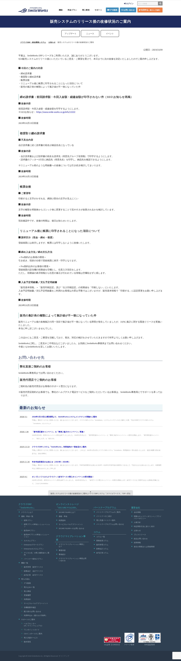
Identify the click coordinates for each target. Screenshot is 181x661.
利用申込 (151, 10)
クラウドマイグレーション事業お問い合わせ (72, 559)
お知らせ (137, 530)
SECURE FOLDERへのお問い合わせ (71, 528)
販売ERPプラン (29, 530)
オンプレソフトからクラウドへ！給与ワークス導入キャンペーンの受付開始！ (63, 477)
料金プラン (72, 10)
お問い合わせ (129, 10)
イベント (110, 33)
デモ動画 (113, 10)
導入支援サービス (31, 638)
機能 (61, 10)
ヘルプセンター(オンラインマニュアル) (33, 624)
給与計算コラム (102, 553)
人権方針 (137, 522)
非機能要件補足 (30, 607)
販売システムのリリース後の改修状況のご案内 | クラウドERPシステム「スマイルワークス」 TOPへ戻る (91, 493)
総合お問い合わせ (141, 539)
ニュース (90, 33)
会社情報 (137, 512)
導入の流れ (25, 579)
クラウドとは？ (27, 512)
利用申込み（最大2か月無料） (35, 615)
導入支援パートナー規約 (105, 520)
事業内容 (62, 550)
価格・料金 (63, 516)
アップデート (70, 33)
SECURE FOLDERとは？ (67, 512)
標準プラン (28, 520)
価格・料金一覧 (27, 516)
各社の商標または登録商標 (144, 547)
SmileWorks (36, 656)
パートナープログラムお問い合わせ (110, 524)
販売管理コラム (102, 545)
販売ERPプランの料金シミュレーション (36, 535)
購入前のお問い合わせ (32, 611)
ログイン (130, 3)
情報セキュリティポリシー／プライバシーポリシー (147, 517)
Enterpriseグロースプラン (34, 545)
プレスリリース (140, 534)
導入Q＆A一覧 (29, 587)
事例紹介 (62, 554)
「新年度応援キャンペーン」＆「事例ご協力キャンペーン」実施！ (58, 432)
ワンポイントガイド (31, 630)
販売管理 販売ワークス (33, 567)
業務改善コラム (102, 540)
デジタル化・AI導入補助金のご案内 (36, 554)
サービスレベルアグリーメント (36, 603)
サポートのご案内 (28, 619)
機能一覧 (24, 563)
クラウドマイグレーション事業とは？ (72, 545)
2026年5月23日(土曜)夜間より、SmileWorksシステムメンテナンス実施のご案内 (64, 417)
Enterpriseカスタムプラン (34, 549)
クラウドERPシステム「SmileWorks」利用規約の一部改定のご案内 (59, 447)
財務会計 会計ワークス (33, 571)
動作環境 (27, 642)
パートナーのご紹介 (104, 516)
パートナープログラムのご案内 (108, 512)
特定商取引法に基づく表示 (144, 526)
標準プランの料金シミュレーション (37, 525)
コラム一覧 (100, 537)
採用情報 (137, 542)
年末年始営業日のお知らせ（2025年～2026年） (51, 462)
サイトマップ (64, 656)
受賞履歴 (27, 595)
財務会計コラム (102, 549)
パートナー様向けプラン (33, 559)
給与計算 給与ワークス (33, 575)
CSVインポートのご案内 (33, 634)
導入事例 (86, 10)
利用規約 (27, 599)
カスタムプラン (30, 540)
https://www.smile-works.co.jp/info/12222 (55, 112)
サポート (98, 10)
